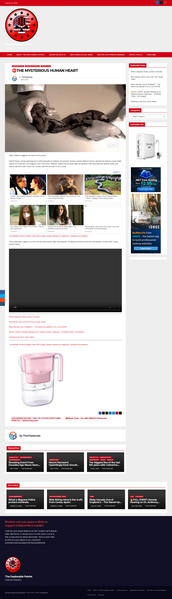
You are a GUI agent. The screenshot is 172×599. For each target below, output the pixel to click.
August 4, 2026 (57, 506)
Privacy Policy (135, 55)
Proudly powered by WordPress (15, 592)
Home (9, 55)
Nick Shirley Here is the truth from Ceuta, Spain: (27, 322)
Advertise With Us (57, 55)
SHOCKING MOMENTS (26, 457)
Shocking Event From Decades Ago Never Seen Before (23, 465)
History (103, 459)
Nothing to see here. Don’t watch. (21, 337)
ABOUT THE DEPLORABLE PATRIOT (30, 55)
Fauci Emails (139, 496)
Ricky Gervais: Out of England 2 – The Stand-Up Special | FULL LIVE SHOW (38, 327)
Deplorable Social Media (81, 55)
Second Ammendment (15, 496)
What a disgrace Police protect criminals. (24, 317)
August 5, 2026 (16, 506)
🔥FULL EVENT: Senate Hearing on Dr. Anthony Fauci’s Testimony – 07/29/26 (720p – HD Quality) (46, 332)
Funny (92, 496)
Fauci (132, 496)
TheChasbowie (27, 77)
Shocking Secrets (14, 459)
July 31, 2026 (96, 506)
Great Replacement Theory (58, 496)
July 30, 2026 (137, 506)
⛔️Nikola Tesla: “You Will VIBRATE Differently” (86, 418)
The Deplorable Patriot (18, 44)
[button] (161, 55)
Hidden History (45, 66)
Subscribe (151, 55)
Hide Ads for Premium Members (111, 55)
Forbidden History (18, 66)
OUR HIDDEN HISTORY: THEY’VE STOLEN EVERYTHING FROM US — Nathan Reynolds (36, 419)
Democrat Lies (94, 457)
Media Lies (110, 459)
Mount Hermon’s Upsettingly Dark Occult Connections (63, 465)
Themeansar (44, 592)
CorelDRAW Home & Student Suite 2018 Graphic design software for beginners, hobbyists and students (48, 236)
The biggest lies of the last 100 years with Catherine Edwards (104, 465)
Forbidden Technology (32, 66)
